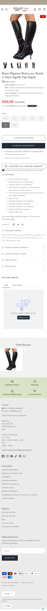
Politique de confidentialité (10, 582)
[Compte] (34, 9)
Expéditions (6, 477)
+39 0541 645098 (15, 408)
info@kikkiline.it (15, 411)
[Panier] (44, 9)
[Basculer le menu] (2, 9)
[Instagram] (7, 456)
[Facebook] (3, 456)
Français (7, 594)
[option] (23, 37)
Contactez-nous (8, 487)
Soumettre (10, 558)
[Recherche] (7, 9)
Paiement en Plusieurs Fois (12, 473)
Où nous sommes (8, 516)
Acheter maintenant (23, 146)
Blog (3, 519)
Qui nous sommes (8, 512)
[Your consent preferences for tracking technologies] (43, 609)
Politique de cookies (27, 582)
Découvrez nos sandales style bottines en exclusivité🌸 (23, 2)
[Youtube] (11, 456)
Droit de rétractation (9, 480)
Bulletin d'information (10, 491)
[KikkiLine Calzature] (21, 9)
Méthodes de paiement (11, 484)
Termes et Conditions (8, 586)
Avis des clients (8, 523)
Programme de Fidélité (10, 526)
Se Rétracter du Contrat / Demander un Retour (19, 495)
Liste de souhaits (8, 498)
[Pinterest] (20, 456)
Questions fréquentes (10, 470)
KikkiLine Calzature (13, 599)
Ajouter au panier (23, 138)
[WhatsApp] (12, 219)
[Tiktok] (15, 456)
